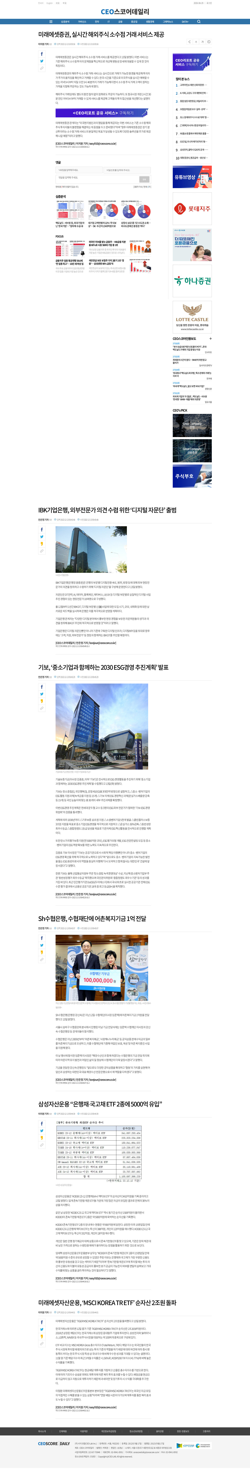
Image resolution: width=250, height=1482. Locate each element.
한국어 (40, 3)
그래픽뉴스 (168, 21)
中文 (65, 3)
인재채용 (63, 1431)
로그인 (209, 2)
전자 (97, 21)
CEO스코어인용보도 (184, 338)
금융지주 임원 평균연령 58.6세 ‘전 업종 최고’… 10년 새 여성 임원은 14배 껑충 (69, 264)
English (50, 3)
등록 (144, 179)
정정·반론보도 (183, 1431)
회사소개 (42, 1431)
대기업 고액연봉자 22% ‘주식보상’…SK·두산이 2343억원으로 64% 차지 (102, 226)
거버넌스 (82, 21)
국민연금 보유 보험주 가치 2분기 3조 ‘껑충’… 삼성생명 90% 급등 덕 (106, 262)
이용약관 (84, 1431)
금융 (120, 21)
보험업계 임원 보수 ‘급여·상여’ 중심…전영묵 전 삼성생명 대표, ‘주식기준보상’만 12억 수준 (194, 109)
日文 (58, 3)
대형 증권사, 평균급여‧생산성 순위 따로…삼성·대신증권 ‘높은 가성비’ (194, 157)
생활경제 (150, 21)
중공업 (134, 21)
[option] (192, 208)
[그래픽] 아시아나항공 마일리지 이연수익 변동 (194, 125)
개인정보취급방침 (108, 1431)
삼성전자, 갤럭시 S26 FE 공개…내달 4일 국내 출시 (194, 149)
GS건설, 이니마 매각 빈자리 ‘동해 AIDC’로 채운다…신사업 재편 (194, 141)
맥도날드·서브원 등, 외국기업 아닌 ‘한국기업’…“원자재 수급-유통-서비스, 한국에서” (70, 226)
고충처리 (206, 1431)
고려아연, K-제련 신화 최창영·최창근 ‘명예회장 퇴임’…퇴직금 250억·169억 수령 (194, 84)
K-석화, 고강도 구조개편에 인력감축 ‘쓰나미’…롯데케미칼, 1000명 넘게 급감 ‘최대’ (194, 93)
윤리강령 (160, 1431)
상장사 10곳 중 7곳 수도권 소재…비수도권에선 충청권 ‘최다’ (136, 224)
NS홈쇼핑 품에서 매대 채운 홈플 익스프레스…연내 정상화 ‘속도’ (194, 133)
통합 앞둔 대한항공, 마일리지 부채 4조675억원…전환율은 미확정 (194, 101)
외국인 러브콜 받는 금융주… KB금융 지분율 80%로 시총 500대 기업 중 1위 (107, 243)
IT (109, 21)
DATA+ (185, 21)
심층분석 (65, 21)
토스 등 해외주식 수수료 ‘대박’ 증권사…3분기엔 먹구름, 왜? (194, 117)
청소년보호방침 (136, 1431)
